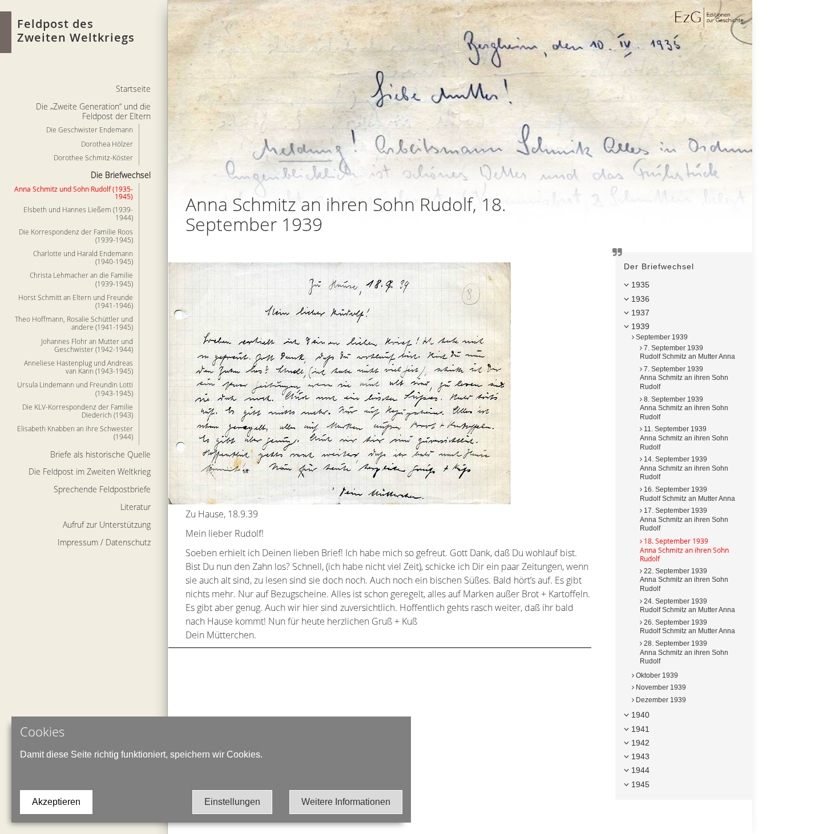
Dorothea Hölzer (107, 143)
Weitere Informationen (345, 802)
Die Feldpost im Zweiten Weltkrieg (90, 471)
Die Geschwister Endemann (89, 129)
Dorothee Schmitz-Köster (93, 157)
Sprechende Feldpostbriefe (102, 489)
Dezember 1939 (660, 700)
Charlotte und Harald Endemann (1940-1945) (83, 257)
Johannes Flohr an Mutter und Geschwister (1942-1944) (87, 345)
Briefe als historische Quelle (100, 454)
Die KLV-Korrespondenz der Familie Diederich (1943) (77, 410)
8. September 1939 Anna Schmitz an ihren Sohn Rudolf (684, 408)
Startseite (133, 88)
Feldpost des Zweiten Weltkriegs (76, 30)
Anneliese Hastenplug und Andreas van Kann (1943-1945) (78, 366)
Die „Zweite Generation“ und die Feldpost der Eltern (93, 111)
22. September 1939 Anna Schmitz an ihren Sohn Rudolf (684, 580)
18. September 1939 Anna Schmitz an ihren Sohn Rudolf (684, 549)
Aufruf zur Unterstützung (107, 524)
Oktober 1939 (656, 675)
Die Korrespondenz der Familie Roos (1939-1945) (76, 235)
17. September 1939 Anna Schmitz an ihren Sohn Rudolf (684, 519)
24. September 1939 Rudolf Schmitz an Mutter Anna (687, 605)
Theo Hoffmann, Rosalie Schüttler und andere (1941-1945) (74, 322)
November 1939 (660, 687)
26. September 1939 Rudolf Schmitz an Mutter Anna (687, 626)
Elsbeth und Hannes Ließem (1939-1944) (78, 213)
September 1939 (661, 337)
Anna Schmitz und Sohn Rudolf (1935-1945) (73, 192)
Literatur (135, 506)
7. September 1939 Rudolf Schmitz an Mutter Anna (687, 352)
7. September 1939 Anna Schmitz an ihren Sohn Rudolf (684, 378)
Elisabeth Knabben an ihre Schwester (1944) (75, 432)
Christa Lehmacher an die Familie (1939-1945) (81, 279)
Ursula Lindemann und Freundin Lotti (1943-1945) (75, 388)
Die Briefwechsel (121, 174)
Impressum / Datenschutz (104, 542)
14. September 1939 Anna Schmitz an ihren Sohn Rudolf (684, 468)
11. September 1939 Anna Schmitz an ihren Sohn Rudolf (684, 438)
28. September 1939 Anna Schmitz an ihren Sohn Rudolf (684, 652)
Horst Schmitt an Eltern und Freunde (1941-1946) (75, 301)
